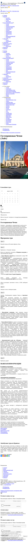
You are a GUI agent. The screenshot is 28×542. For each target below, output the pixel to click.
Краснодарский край (8, 22)
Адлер (7, 24)
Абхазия (5, 38)
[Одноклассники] (3, 456)
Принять (25, 536)
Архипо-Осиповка (10, 26)
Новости (5, 48)
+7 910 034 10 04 (15, 5)
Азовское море (9, 27)
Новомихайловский (10, 36)
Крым (4, 16)
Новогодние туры (10, 104)
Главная (5, 15)
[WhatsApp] (7, 456)
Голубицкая (8, 119)
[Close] (1, 493)
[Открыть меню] (1, 10)
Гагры (7, 96)
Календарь (8, 46)
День (2, 241)
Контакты (5, 47)
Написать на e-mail (5, 430)
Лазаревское (9, 32)
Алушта (8, 17)
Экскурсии (6, 44)
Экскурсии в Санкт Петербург (13, 92)
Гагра (7, 40)
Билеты (7, 107)
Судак (7, 20)
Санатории (5, 42)
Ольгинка (8, 37)
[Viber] (5, 456)
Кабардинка (9, 31)
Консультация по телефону (4, 429)
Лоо (7, 35)
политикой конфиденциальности (15, 514)
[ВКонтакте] (1, 456)
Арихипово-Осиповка (11, 124)
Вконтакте (7, 130)
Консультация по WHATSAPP (4, 432)
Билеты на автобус (7, 43)
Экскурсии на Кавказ (11, 91)
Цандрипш (8, 41)
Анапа (7, 25)
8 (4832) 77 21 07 (6, 5)
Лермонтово (9, 33)
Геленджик (8, 29)
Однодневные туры (10, 90)
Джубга (8, 30)
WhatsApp (6, 129)
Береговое (8, 19)
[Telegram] (9, 456)
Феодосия (8, 21)
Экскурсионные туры (11, 99)
